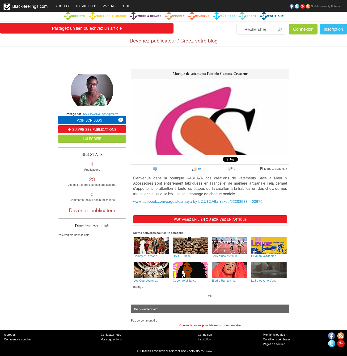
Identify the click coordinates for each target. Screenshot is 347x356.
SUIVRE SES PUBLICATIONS (93, 129)
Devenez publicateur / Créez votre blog (174, 40)
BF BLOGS (62, 6)
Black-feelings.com (29, 6)
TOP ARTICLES (86, 6)
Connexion (303, 29)
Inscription (333, 29)
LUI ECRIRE (92, 138)
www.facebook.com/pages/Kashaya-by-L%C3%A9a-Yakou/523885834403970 (197, 201)
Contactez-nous (111, 334)
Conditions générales (277, 339)
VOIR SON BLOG (99, 120)
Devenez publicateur (92, 210)
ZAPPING (109, 6)
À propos (10, 334)
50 (199, 168)
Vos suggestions (111, 339)
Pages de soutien (274, 344)
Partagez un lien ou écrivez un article (87, 28)
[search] (280, 29)
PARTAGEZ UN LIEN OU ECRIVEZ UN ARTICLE (210, 219)
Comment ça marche (17, 339)
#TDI (126, 6)
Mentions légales (274, 334)
